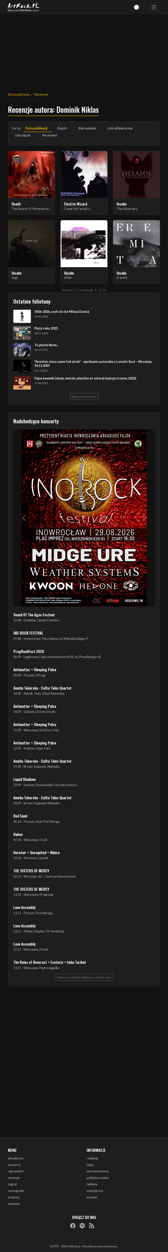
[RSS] (91, 1225)
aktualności (15, 1158)
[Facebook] (72, 1225)
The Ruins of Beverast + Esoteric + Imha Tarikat (49, 962)
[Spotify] (82, 1225)
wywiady (14, 1203)
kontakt (92, 1197)
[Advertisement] (84, 50)
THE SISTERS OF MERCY (31, 870)
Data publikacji (36, 128)
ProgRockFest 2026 (28, 651)
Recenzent (49, 135)
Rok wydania (87, 128)
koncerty (14, 1165)
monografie (16, 1191)
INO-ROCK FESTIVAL (28, 633)
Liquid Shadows (24, 779)
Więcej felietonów (84, 396)
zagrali (12, 1184)
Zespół (62, 128)
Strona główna (19, 94)
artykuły (13, 1197)
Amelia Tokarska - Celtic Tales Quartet (42, 688)
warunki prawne (98, 1171)
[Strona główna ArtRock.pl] (23, 7)
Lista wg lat (23, 135)
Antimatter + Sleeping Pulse (34, 669)
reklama (92, 1184)
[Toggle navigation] (154, 7)
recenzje (14, 1178)
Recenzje (41, 94)
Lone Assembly (24, 907)
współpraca (95, 1191)
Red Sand (20, 816)
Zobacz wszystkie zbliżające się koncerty (84, 977)
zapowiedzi (15, 1171)
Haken (18, 834)
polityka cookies (98, 1178)
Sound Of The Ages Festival (33, 614)
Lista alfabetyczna (119, 128)
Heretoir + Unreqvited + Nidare (36, 852)
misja (90, 1165)
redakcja (92, 1158)
